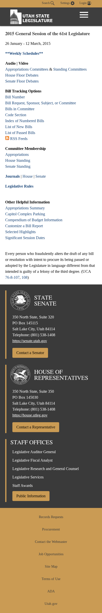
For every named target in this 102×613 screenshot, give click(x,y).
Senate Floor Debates (22, 81)
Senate (40, 176)
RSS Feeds (18, 139)
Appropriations (17, 154)
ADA (51, 591)
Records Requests (51, 517)
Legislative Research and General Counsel (45, 469)
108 (24, 277)
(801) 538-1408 (43, 335)
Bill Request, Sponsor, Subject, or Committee (40, 103)
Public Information (31, 496)
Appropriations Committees (26, 69)
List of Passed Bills (20, 133)
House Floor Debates (21, 75)
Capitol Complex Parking (25, 214)
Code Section (15, 115)
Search (46, 3)
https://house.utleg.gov (30, 415)
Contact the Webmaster (51, 542)
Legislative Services (28, 477)
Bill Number (15, 97)
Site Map (51, 566)
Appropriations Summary (25, 208)
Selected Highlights (20, 232)
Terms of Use (51, 579)
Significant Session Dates (25, 238)
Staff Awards (22, 485)
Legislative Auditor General (34, 452)
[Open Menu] (84, 15)
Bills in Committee (19, 109)
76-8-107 (12, 277)
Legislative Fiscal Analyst (32, 460)
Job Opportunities (51, 554)
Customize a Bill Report (24, 226)
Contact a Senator (30, 353)
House (28, 176)
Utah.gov (51, 604)
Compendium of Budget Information (33, 220)
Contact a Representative (35, 427)
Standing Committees (70, 69)
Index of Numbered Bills (24, 121)
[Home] (31, 16)
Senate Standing (17, 166)
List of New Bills (18, 127)
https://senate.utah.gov (29, 341)
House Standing (17, 160)
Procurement (51, 529)
